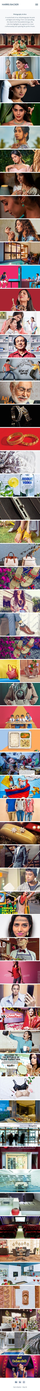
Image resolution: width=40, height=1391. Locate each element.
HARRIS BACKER (10, 4)
